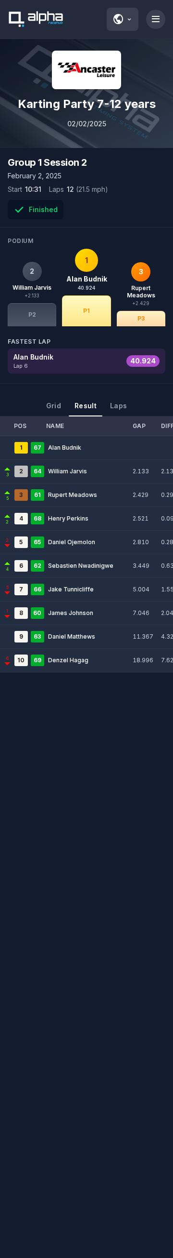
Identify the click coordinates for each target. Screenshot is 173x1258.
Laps (118, 405)
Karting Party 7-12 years (87, 104)
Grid (53, 405)
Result (85, 405)
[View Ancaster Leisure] (86, 70)
